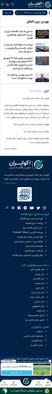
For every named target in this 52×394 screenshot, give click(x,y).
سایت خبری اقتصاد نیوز (33, 227)
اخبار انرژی (40, 288)
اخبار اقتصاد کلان (37, 269)
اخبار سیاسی (39, 301)
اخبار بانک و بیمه (37, 297)
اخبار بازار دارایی (37, 292)
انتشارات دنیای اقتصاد (34, 250)
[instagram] (44, 208)
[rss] (7, 208)
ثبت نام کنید (16, 372)
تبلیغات (39, 331)
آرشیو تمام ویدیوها (36, 315)
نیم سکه (10, 13)
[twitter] (38, 208)
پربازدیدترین (35, 90)
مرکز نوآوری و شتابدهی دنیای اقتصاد (27, 255)
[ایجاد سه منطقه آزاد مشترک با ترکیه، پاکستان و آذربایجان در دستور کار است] (42, 47)
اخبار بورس (39, 274)
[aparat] (13, 208)
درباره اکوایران (37, 340)
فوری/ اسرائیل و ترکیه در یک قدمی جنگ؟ (31, 124)
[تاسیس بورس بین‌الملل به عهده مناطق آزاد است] (42, 77)
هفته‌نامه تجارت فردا (34, 246)
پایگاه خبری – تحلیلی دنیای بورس (28, 241)
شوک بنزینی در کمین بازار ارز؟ (36, 131)
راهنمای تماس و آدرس (33, 336)
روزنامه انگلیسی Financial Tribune (28, 232)
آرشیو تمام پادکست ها (34, 320)
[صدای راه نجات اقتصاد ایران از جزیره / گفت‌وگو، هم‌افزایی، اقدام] (42, 34)
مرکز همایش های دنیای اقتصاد (30, 237)
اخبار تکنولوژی (38, 306)
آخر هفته (40, 311)
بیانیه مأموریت (36, 345)
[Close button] (49, 361)
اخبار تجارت (39, 283)
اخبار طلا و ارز (38, 278)
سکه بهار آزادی (42, 13)
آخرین (46, 90)
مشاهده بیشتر (11, 148)
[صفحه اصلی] (26, 381)
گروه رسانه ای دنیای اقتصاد (31, 218)
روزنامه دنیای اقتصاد (34, 223)
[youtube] (32, 208)
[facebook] (19, 208)
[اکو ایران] (39, 4)
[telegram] (25, 208)
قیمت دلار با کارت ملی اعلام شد (36, 98)
